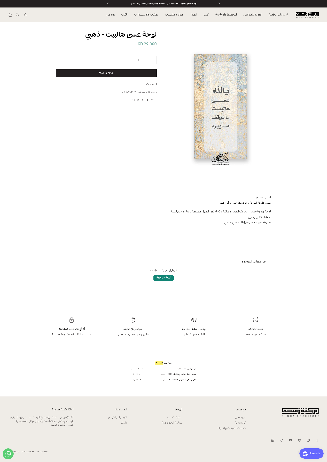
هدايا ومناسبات (174, 15)
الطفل (193, 15)
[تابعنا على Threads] (299, 440)
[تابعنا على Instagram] (308, 440)
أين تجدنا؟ (240, 423)
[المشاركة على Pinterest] (138, 100)
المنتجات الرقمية (278, 15)
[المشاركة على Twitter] (142, 100)
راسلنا (124, 423)
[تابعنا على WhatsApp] (273, 440)
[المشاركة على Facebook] (147, 100)
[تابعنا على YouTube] (290, 440)
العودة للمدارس (253, 15)
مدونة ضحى (174, 417)
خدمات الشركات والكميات (231, 428)
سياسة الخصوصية (172, 423)
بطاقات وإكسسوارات (146, 15)
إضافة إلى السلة (106, 73)
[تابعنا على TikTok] (281, 440)
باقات (124, 15)
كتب (206, 15)
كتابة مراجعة (163, 278)
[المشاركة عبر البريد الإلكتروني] (133, 100)
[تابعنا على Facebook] (317, 440)
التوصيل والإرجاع (117, 417)
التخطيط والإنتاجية (226, 15)
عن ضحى (240, 417)
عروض (111, 15)
